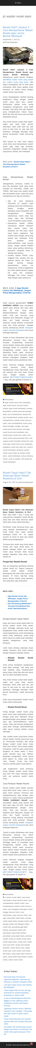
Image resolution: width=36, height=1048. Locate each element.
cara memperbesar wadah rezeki (15, 417)
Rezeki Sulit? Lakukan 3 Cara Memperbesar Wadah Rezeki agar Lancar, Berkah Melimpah (18, 31)
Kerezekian (9, 400)
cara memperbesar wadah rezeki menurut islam (18, 420)
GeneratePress (25, 1045)
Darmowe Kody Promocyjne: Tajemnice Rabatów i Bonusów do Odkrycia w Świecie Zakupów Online (18, 979)
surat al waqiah (14, 459)
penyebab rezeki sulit (17, 930)
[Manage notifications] (31, 1043)
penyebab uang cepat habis (13, 936)
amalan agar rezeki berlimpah (14, 408)
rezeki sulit (22, 942)
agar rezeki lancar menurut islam (15, 405)
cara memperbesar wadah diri (19, 414)
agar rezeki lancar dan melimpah (17, 403)
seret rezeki (16, 951)
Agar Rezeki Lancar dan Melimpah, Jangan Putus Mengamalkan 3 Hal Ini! (17, 290)
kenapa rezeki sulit (25, 921)
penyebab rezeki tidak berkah (14, 933)
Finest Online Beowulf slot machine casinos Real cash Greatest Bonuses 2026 (18, 1021)
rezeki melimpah (14, 456)
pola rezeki (12, 453)
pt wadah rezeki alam (22, 939)
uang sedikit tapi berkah (17, 957)
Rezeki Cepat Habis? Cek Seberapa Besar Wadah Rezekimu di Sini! (17, 475)
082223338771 (21, 872)
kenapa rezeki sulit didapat (13, 924)
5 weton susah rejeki (13, 897)
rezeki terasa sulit (17, 948)
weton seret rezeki (15, 960)
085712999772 (16, 377)
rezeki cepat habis (10, 942)
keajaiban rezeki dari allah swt (14, 447)
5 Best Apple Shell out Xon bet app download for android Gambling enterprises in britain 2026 (17, 992)
